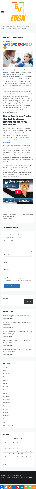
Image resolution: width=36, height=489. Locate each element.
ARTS (5, 367)
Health (5, 380)
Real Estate (6, 396)
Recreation (6, 399)
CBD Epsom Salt (27, 214)
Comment (8, 241)
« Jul (4, 464)
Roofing (5, 412)
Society (5, 419)
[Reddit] (12, 44)
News (5, 393)
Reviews (5, 409)
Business (6, 374)
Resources (6, 406)
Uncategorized (8, 425)
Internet (6, 386)
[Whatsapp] (30, 44)
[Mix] (26, 44)
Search (5, 298)
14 (22, 451)
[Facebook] (5, 44)
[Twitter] (8, 44)
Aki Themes (4, 480)
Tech (4, 422)
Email (6, 262)
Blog (4, 370)
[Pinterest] (19, 44)
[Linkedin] (15, 44)
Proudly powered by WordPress (10, 477)
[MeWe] (23, 44)
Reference (6, 403)
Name (6, 255)
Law (4, 390)
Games (5, 377)
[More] (5, 47)
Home (5, 383)
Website (6, 269)
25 (9, 456)
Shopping (6, 415)
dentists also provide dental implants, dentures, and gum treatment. (16, 140)
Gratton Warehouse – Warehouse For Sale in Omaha (9, 216)
